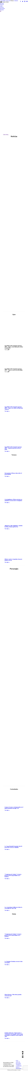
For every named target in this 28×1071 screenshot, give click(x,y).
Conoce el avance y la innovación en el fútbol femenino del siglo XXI (14, 808)
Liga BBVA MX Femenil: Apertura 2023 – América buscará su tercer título (13, 448)
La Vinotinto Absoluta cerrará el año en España (13, 962)
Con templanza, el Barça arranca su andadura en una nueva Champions (13, 500)
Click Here (5, 134)
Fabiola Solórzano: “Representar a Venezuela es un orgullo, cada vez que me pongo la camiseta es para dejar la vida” (14, 764)
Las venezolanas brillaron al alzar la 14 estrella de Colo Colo (14, 629)
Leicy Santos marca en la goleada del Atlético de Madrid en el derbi (14, 293)
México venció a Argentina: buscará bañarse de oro (13, 560)
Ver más (13, 308)
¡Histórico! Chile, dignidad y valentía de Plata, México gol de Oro (13, 526)
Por (13, 160)
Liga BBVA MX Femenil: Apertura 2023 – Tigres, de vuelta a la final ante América (14, 408)
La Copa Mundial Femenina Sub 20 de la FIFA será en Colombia (13, 847)
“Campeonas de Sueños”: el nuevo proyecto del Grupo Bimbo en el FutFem (13, 875)
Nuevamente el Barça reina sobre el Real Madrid (13, 474)
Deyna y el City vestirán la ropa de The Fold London (14, 694)
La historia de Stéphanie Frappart (14, 662)
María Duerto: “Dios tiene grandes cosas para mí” (14, 728)
